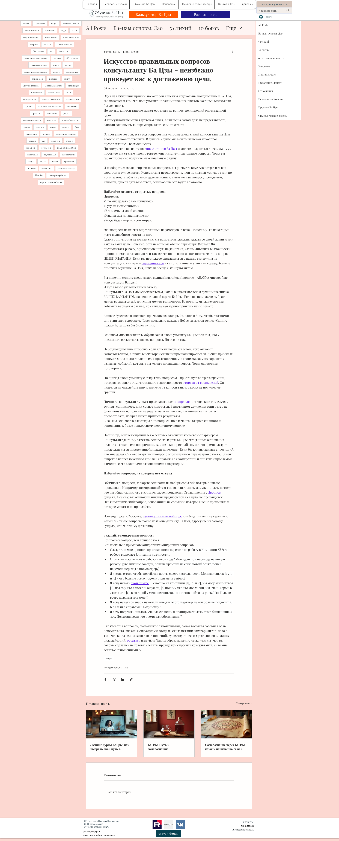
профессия (36, 92)
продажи (53, 78)
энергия (34, 44)
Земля (67, 78)
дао (51, 51)
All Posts (96, 27)
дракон (32, 141)
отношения (37, 78)
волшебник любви (66, 147)
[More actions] (232, 51)
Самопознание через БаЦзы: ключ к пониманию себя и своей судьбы (225, 747)
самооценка (72, 72)
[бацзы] (169, 724)
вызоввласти (68, 154)
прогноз (31, 168)
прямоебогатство (70, 120)
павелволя (32, 154)
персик (56, 72)
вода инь (55, 141)
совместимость (64, 44)
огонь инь (46, 147)
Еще (231, 27)
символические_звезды (35, 58)
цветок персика (30, 85)
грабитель (69, 161)
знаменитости (32, 30)
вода (63, 30)
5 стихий (181, 27)
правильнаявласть (51, 99)
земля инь (46, 168)
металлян (71, 106)
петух (31, 161)
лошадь (46, 134)
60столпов (38, 51)
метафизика (51, 37)
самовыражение (39, 65)
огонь (74, 30)
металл (47, 44)
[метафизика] (168, 824)
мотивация (73, 85)
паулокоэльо (50, 154)
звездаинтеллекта (32, 120)
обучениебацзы (31, 37)
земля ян (51, 120)
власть (68, 65)
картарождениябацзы (51, 182)
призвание (50, 30)
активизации (72, 99)
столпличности (71, 37)
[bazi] (180, 824)
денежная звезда (66, 168)
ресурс (66, 113)
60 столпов (72, 58)
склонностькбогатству (49, 106)
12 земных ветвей (53, 85)
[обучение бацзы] (111, 724)
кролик (28, 106)
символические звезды (35, 72)
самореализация (71, 23)
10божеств (40, 23)
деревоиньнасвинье (66, 134)
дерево (57, 58)
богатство (64, 51)
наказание (52, 113)
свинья (26, 127)
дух (43, 141)
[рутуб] (157, 824)
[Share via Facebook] (105, 679)
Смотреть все (244, 703)
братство (36, 113)
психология (54, 92)
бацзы (54, 23)
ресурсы (40, 127)
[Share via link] (131, 679)
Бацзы (26, 23)
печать (55, 161)
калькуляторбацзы (58, 175)
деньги (65, 127)
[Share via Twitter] (114, 679)
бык (77, 127)
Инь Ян (39, 175)
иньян (53, 127)
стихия (69, 141)
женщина (30, 147)
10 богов (209, 27)
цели (68, 92)
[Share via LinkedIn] (122, 679)
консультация (29, 99)
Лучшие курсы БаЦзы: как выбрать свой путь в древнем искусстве (109, 747)
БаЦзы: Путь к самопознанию (158, 747)
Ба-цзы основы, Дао (138, 27)
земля (56, 65)
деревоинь (31, 134)
